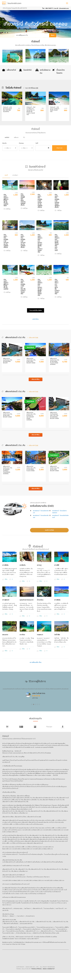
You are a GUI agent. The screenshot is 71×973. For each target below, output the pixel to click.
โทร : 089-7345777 (47, 8)
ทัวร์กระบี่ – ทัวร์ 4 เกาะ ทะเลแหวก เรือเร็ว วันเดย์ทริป (54, 109)
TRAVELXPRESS (36, 968)
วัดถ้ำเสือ (57, 634)
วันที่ (37, 143)
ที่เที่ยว (6, 579)
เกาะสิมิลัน (5, 565)
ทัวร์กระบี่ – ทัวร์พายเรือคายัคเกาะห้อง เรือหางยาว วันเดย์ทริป (23, 287)
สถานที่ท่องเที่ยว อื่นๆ (35, 662)
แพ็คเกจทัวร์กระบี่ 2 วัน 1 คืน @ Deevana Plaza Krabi (31, 468)
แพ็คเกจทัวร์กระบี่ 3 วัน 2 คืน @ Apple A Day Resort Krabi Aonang (31, 416)
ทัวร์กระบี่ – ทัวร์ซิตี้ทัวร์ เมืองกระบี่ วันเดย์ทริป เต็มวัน (23, 199)
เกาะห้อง (22, 634)
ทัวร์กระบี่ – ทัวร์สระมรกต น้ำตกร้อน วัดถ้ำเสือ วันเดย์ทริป (7, 109)
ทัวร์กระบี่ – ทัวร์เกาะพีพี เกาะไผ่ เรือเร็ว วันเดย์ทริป (6, 284)
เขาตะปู (39, 565)
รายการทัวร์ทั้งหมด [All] (31, 88)
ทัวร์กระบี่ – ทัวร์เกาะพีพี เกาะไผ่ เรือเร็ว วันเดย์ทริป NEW (6, 200)
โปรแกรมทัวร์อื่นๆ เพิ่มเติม (35, 310)
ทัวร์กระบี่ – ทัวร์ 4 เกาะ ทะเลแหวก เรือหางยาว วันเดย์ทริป (57, 287)
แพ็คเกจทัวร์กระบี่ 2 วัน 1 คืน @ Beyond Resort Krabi (54, 468)
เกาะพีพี (56, 565)
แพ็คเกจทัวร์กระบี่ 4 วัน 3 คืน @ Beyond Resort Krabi (31, 361)
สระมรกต (5, 634)
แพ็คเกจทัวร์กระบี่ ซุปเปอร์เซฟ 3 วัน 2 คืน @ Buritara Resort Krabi (54, 415)
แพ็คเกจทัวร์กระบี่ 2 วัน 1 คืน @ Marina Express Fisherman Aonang (7, 470)
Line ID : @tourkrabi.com (61, 8)
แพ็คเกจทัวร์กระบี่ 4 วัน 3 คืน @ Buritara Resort (7, 361)
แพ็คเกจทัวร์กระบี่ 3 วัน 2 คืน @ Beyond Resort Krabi (7, 415)
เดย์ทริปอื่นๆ (35, 319)
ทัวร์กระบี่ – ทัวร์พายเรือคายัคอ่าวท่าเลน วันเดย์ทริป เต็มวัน (23, 241)
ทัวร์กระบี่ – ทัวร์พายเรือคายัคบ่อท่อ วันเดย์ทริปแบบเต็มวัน (57, 201)
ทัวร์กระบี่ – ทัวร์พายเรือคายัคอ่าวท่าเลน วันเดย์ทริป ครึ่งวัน (6, 241)
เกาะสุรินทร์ (5, 600)
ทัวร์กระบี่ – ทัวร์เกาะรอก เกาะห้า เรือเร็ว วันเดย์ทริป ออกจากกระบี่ (57, 243)
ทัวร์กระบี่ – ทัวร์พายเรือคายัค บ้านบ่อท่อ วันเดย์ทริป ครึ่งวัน (40, 201)
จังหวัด (4, 143)
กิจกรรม (21, 143)
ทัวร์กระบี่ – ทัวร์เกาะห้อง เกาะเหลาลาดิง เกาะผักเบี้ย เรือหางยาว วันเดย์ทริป (30, 111)
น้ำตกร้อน (40, 600)
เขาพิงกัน (23, 565)
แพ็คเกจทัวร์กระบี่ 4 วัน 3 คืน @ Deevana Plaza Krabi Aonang (54, 361)
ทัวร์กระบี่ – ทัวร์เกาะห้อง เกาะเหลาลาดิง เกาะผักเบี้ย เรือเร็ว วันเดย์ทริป (40, 287)
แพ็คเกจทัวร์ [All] (33, 337)
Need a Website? (49, 968)
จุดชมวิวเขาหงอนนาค (26, 600)
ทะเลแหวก (40, 634)
